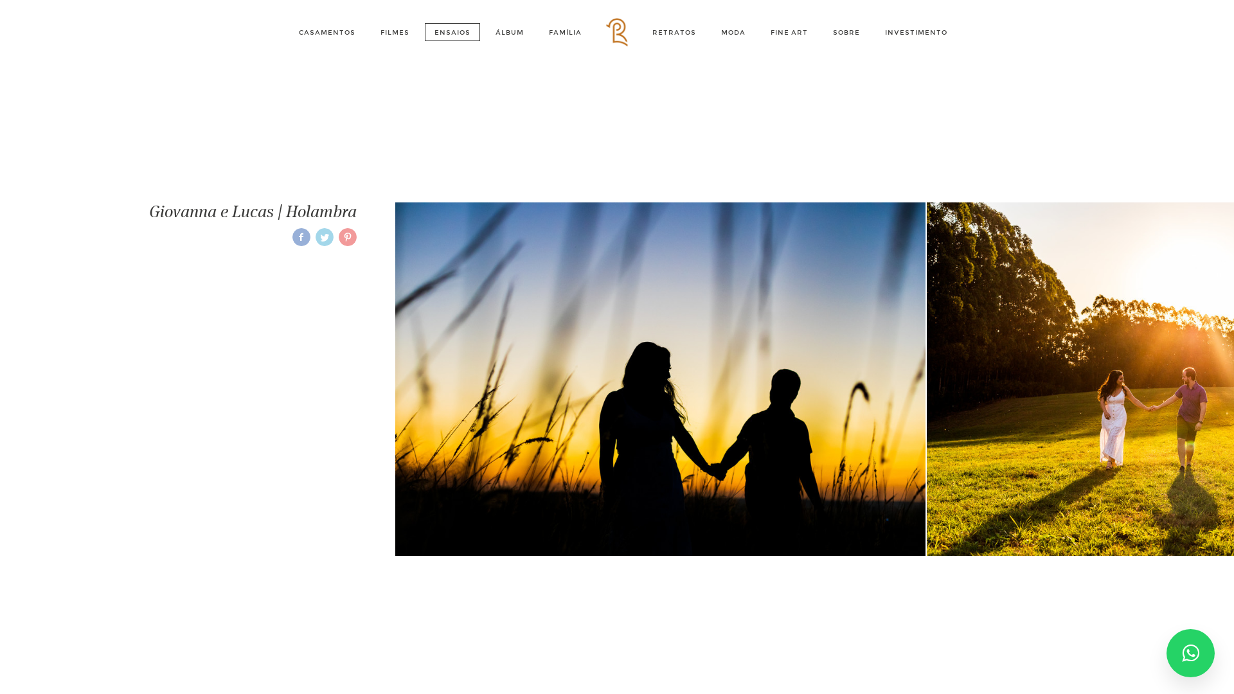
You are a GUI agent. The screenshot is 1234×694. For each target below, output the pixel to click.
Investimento (916, 32)
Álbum (510, 32)
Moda (733, 32)
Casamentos (327, 32)
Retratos (674, 32)
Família (565, 32)
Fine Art (789, 32)
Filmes (394, 32)
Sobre (846, 32)
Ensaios (452, 32)
